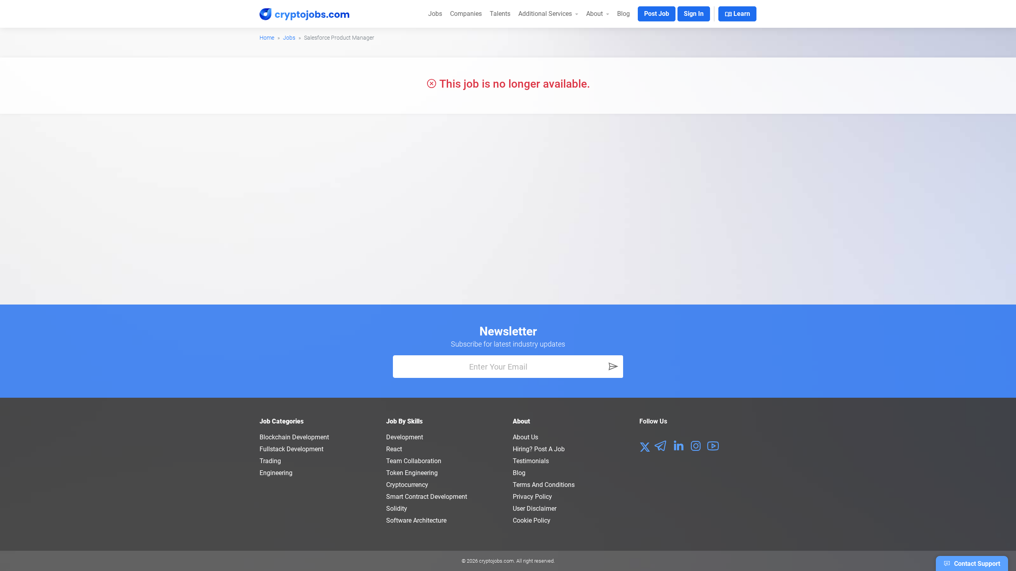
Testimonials (531, 461)
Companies (466, 13)
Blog (623, 13)
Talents (500, 13)
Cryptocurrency (407, 485)
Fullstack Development (291, 449)
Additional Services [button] (545, 13)
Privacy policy (532, 496)
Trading (270, 461)
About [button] (595, 13)
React (394, 449)
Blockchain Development (294, 437)
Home (267, 37)
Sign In (694, 13)
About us (525, 437)
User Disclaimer (534, 508)
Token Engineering (412, 473)
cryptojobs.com (496, 561)
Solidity (396, 508)
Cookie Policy (531, 520)
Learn (737, 14)
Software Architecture (416, 520)
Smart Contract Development (426, 496)
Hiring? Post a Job (539, 449)
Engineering (276, 473)
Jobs (435, 13)
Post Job (656, 13)
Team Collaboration (413, 461)
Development (404, 437)
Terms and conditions (544, 485)
